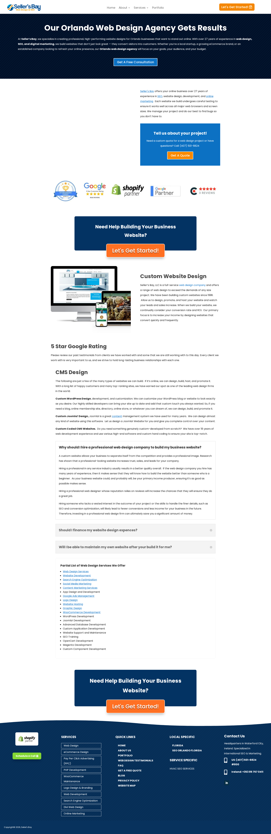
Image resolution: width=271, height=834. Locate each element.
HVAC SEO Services (182, 768)
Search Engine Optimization (80, 579)
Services (140, 8)
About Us (124, 750)
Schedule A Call (26, 756)
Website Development (77, 575)
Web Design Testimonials (135, 760)
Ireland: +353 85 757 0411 (247, 772)
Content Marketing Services (80, 588)
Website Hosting (73, 604)
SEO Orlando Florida (187, 750)
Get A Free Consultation (135, 62)
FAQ (120, 765)
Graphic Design (72, 608)
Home (111, 8)
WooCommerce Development (82, 612)
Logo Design (70, 600)
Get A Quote (180, 155)
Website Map (127, 785)
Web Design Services (76, 571)
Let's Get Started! (234, 7)
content (117, 416)
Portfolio (158, 8)
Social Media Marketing (77, 584)
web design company (192, 285)
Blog (121, 775)
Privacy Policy (128, 780)
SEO (159, 96)
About (123, 8)
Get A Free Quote (129, 770)
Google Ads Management (78, 596)
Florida (177, 745)
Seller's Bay (147, 91)
